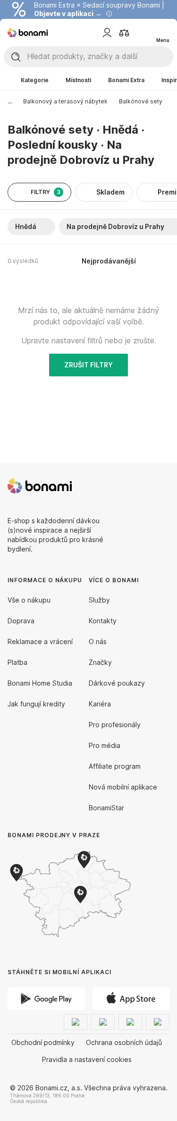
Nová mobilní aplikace (123, 787)
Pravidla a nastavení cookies (87, 1059)
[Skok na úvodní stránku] (28, 32)
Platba (17, 662)
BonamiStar (106, 808)
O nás (98, 641)
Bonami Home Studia (40, 683)
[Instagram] (161, 485)
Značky (100, 662)
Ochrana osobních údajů (124, 1042)
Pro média (104, 745)
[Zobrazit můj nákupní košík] (143, 32)
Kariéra (100, 704)
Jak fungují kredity (36, 704)
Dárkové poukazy (117, 683)
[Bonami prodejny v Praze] (85, 894)
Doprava (21, 621)
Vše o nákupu (29, 600)
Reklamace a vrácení (40, 641)
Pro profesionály (115, 725)
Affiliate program (115, 766)
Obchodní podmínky (43, 1042)
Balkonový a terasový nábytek (65, 101)
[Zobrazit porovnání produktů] (124, 32)
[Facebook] (139, 485)
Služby (99, 600)
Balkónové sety (140, 101)
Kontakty (103, 621)
